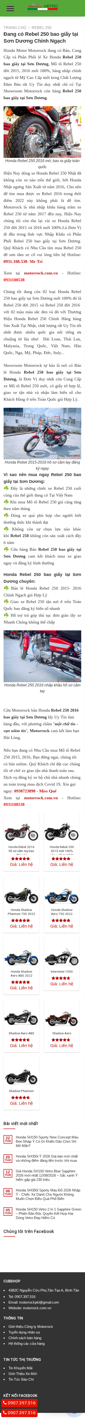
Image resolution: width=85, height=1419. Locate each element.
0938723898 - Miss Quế (35, 791)
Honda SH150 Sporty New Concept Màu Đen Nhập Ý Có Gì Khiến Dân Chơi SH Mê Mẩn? (47, 1141)
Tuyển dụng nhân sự (24, 1332)
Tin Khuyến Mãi (20, 1368)
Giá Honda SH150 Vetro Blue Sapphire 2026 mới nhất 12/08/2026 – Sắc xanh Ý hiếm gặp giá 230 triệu (47, 1175)
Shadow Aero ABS (21, 1033)
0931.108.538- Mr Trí (23, 261)
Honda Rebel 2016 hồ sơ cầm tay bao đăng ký (21, 851)
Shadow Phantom (21, 1091)
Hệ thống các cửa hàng (26, 1344)
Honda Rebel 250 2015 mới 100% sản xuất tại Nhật (62, 851)
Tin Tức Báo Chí (21, 1379)
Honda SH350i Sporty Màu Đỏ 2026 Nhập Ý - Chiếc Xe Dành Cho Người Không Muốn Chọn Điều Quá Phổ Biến (48, 1194)
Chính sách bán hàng (24, 1338)
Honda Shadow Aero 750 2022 (61, 912)
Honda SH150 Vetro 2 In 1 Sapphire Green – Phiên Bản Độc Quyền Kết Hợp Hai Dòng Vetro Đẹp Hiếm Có (48, 1213)
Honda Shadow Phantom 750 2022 (21, 912)
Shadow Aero (61, 1033)
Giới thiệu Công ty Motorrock (30, 1327)
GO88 (28, 1349)
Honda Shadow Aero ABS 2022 (21, 974)
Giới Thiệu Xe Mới (22, 1374)
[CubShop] (42, 8)
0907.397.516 (25, 1297)
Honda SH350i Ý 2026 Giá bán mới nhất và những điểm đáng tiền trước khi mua (47, 1158)
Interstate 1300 (62, 971)
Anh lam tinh (13, 1349)
